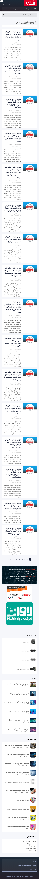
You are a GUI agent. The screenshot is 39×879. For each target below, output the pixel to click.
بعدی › (16, 559)
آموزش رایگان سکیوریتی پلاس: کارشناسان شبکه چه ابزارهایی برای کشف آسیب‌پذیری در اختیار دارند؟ (13, 172)
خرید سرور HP (31, 844)
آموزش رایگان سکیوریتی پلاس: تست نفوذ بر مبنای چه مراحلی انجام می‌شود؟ (12, 208)
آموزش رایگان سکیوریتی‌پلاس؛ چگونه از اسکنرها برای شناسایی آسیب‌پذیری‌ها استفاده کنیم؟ (12, 307)
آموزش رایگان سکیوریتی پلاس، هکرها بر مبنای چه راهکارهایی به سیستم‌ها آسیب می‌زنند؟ (12, 272)
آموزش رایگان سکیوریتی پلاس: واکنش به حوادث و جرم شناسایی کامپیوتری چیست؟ (12, 137)
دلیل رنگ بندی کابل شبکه (23, 800)
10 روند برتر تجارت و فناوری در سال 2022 (19, 694)
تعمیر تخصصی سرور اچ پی (23, 669)
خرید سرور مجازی (30, 848)
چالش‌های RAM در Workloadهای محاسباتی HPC (17, 782)
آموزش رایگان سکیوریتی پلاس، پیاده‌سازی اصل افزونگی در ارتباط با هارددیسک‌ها (13, 443)
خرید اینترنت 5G (31, 846)
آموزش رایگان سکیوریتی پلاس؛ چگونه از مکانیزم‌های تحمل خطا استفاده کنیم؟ (13, 473)
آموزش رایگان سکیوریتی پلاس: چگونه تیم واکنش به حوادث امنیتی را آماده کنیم (13, 36)
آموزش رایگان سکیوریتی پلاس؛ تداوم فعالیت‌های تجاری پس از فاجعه (13, 531)
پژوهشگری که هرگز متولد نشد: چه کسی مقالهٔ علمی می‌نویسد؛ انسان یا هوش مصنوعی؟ (17, 746)
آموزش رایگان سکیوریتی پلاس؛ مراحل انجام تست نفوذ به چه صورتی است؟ (12, 239)
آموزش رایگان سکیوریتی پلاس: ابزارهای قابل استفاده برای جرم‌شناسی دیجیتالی (13, 69)
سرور (9, 876)
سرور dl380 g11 (25, 660)
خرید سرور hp (26, 642)
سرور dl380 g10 (25, 651)
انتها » (10, 559)
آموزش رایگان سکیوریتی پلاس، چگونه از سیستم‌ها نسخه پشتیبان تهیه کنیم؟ (12, 506)
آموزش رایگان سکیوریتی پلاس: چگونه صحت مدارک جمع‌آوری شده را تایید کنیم (13, 103)
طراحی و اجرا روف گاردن (28, 841)
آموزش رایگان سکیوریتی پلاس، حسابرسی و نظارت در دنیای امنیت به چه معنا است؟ (12, 410)
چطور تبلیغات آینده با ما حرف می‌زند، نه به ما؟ (18, 809)
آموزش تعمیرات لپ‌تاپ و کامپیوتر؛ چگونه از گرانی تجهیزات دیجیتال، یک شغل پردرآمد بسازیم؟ (17, 791)
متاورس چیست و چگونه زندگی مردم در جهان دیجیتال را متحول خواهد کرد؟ (18, 730)
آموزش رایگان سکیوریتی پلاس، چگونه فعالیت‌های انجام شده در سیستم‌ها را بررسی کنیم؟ (12, 376)
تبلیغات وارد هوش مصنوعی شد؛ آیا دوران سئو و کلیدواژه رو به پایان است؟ (18, 755)
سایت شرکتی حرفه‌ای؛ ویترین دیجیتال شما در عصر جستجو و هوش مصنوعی (17, 773)
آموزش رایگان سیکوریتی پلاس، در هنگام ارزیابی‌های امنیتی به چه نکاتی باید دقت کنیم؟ (13, 342)
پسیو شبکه (32, 850)
